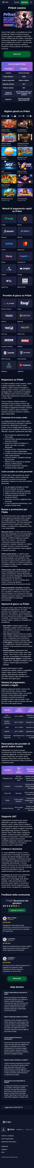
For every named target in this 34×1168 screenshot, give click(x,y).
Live (12, 116)
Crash (20, 116)
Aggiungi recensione (17, 910)
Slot (28, 116)
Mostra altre (17, 978)
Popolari (3, 116)
